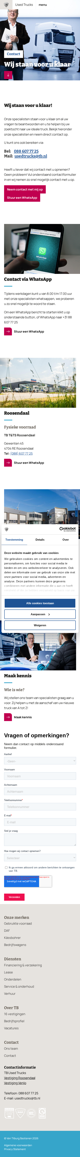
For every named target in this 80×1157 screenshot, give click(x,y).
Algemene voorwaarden (18, 1145)
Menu (43, 5)
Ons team (11, 1048)
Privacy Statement (15, 1149)
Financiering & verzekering (23, 965)
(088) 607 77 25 (21, 453)
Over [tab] (66, 539)
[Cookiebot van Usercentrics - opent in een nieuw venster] (59, 529)
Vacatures (11, 1028)
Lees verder (8, 75)
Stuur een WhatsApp (22, 198)
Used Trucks (24, 4)
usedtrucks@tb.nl (31, 156)
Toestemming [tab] (14, 539)
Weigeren (40, 625)
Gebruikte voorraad (18, 923)
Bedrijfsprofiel (14, 1021)
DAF (7, 930)
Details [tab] (40, 539)
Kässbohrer (12, 937)
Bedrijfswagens (15, 945)
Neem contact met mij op (25, 189)
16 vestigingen (14, 1014)
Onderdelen (12, 979)
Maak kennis (22, 717)
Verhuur (9, 993)
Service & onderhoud (19, 986)
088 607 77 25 (26, 151)
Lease (8, 972)
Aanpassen (38, 614)
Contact (10, 1055)
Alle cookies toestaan (40, 603)
